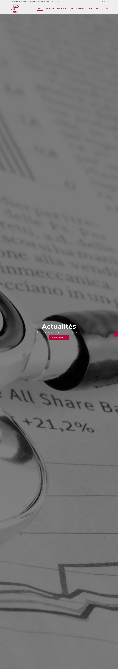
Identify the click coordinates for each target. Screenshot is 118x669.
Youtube (105, 1)
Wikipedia (102, 1)
